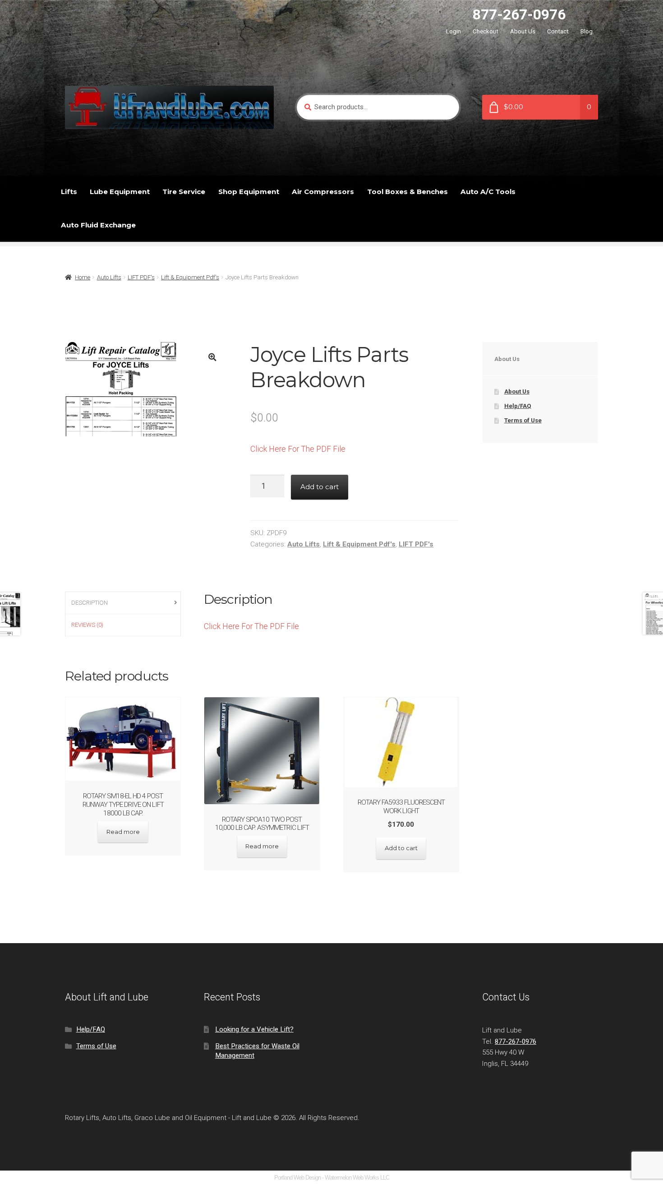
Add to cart (319, 486)
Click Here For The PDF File (297, 449)
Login (453, 31)
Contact (558, 31)
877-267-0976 (519, 14)
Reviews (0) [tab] (87, 624)
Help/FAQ (517, 406)
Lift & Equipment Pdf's (190, 277)
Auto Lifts (109, 277)
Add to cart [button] (401, 848)
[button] (212, 357)
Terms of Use (523, 420)
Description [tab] (89, 602)
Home (82, 277)
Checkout (485, 31)
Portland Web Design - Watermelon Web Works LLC (331, 1177)
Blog (586, 31)
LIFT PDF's (141, 277)
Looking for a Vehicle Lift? (254, 1029)
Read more (123, 831)
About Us (522, 31)
